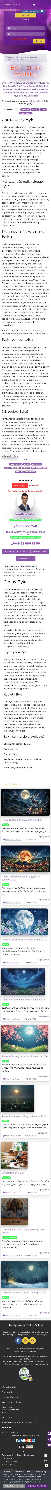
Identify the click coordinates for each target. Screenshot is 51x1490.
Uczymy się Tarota (9, 1237)
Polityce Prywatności (31, 1482)
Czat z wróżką (7, 1392)
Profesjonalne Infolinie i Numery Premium (19, 1422)
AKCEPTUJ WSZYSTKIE (36, 1486)
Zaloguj (39, 41)
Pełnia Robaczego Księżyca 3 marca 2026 (24, 1116)
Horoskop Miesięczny (10, 1397)
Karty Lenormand (24, 1349)
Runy (4, 1412)
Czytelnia (6, 1177)
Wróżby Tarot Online (11, 5)
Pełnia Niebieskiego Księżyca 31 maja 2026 (24, 939)
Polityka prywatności (10, 1432)
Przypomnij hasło (19, 38)
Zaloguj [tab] (25, 15)
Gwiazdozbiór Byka (30, 330)
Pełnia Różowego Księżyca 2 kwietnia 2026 (25, 1056)
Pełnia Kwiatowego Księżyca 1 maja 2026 (24, 999)
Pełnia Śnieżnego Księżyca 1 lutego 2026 (23, 1292)
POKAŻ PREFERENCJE (14, 1486)
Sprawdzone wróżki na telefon (25, 1351)
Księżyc (5, 825)
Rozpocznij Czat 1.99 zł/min (16, 551)
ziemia (14, 749)
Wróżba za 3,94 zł (25, 559)
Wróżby (36, 1349)
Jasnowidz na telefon (10, 1410)
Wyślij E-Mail (40, 551)
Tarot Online (11, 1349)
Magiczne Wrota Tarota (11, 1402)
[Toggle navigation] (47, 5)
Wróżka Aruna (12, 1192)
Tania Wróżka (7, 1407)
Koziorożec (18, 572)
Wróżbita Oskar (33, 101)
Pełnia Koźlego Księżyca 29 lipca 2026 (22, 820)
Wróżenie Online (9, 1387)
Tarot (42, 1349)
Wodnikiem (30, 575)
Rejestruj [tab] (25, 19)
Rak (9, 572)
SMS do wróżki (8, 1417)
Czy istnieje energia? (13, 1173)
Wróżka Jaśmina (13, 1255)
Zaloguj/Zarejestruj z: (32, 11)
